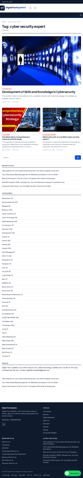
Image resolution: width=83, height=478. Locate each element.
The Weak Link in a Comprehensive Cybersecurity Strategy (16, 138)
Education (5, 229)
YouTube (5, 356)
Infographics (6, 260)
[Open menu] (81, 15)
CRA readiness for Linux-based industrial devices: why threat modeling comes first (30, 171)
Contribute (5, 445)
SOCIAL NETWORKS (49, 134)
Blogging (5, 206)
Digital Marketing (7, 221)
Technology (7, 88)
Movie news (6, 291)
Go (78, 157)
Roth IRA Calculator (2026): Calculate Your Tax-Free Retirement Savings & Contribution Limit (33, 182)
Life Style (5, 271)
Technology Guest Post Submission (14, 454)
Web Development (8, 344)
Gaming (4, 244)
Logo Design (6, 275)
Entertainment (7, 233)
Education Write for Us (9, 463)
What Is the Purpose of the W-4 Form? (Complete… (60, 452)
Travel (4, 329)
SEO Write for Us (7, 460)
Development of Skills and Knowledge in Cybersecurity (38, 92)
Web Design (6, 340)
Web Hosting (6, 348)
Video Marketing (7, 337)
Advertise (5, 448)
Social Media (6, 314)
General (4, 248)
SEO (3, 306)
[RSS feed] (4, 424)
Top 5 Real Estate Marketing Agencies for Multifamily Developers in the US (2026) (30, 174)
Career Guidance (8, 214)
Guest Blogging (7, 252)
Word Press (6, 352)
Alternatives (6, 198)
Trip (3, 333)
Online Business (7, 298)
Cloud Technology (8, 217)
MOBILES (5, 283)
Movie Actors (6, 287)
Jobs (3, 267)
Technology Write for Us (10, 451)
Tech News (6, 134)
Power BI (5, 302)
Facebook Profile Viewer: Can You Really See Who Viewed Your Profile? (26, 186)
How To (29, 475)
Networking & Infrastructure (11, 294)
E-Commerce (6, 225)
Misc (3, 279)
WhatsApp (46, 475)
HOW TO (5, 256)
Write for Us (6, 442)
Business (5, 210)
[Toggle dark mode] (35, 8)
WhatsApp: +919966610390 (11, 420)
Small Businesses (8, 310)
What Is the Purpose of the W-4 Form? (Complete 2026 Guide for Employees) (28, 178)
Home (4, 22)
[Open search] (30, 8)
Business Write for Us (9, 457)
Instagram (5, 264)
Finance (4, 240)
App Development (8, 202)
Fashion (4, 237)
